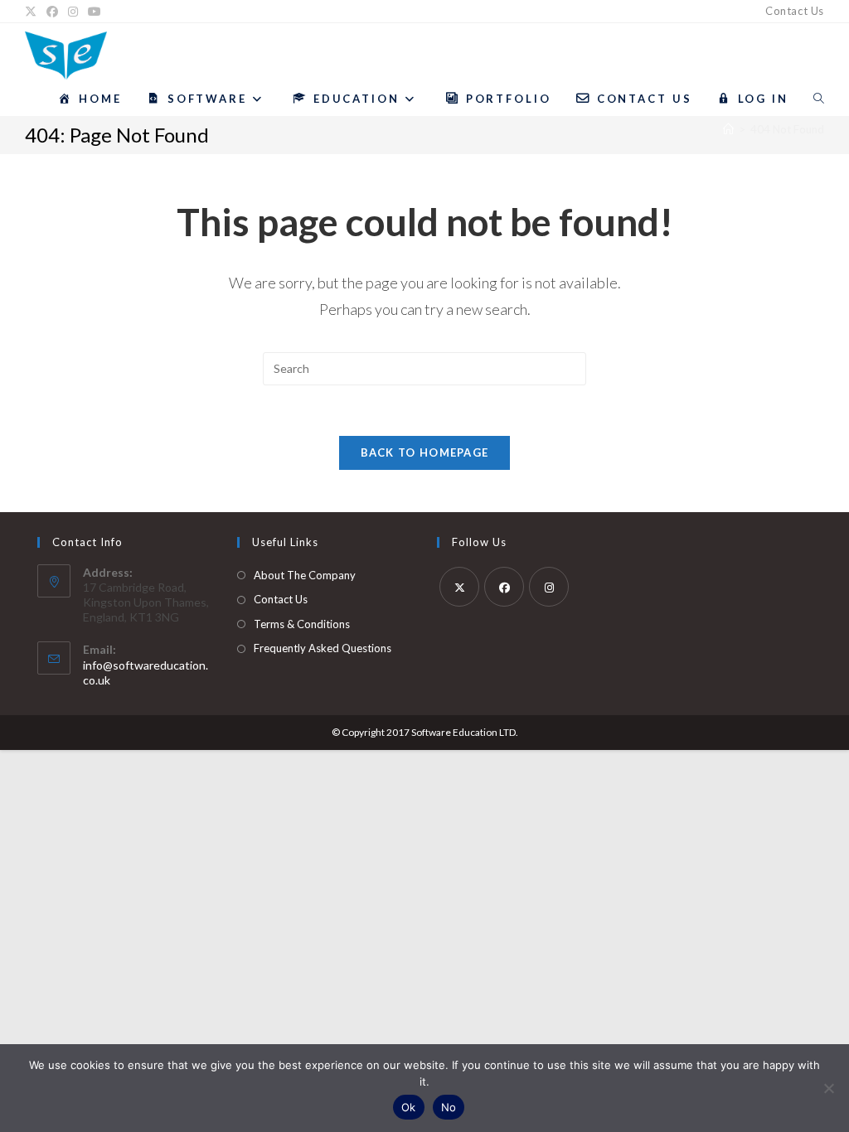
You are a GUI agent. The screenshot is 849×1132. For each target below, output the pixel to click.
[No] (828, 1088)
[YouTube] (94, 11)
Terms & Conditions (302, 624)
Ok (408, 1107)
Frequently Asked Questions (322, 648)
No (449, 1107)
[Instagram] (73, 11)
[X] (33, 11)
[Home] (728, 129)
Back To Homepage (425, 452)
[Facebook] (52, 11)
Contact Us (794, 10)
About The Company (305, 575)
